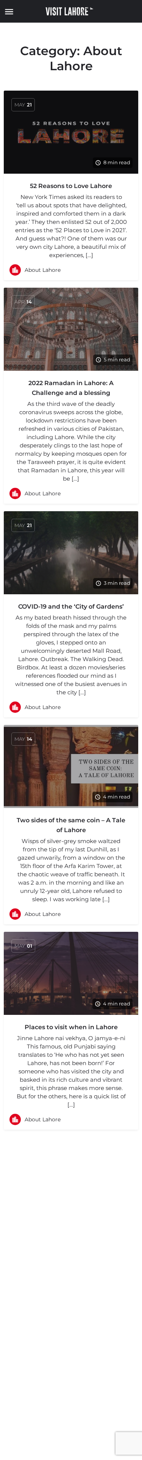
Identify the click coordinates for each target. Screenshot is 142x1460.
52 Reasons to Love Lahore (71, 186)
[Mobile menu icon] (7, 11)
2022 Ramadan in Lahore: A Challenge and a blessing (71, 387)
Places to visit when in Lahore (71, 1027)
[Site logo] (70, 11)
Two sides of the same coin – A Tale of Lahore (71, 825)
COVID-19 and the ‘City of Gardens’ (71, 606)
